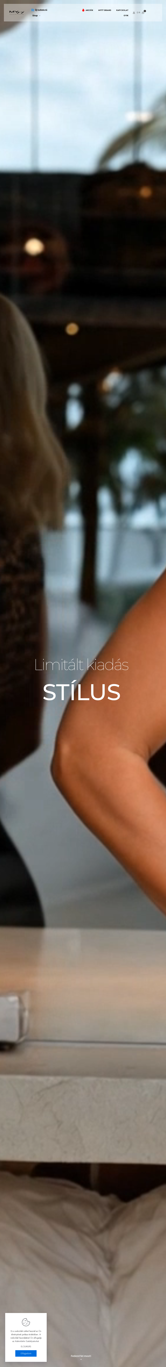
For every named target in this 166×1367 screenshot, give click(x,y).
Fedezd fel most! (81, 1356)
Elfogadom (26, 1353)
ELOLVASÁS (26, 1346)
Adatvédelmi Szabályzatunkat (27, 1341)
